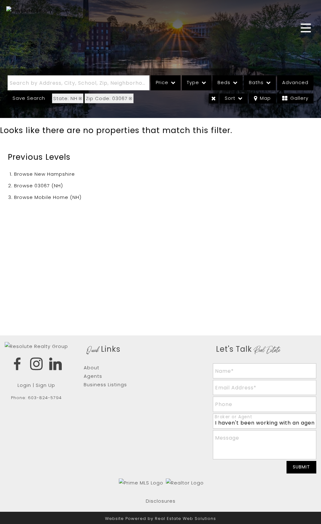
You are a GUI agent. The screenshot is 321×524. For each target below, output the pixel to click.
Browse (44, 174)
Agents (93, 376)
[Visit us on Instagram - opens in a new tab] (36, 365)
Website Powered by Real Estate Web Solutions (160, 518)
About (91, 367)
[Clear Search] (213, 99)
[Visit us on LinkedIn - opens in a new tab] (55, 365)
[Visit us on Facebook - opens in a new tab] (17, 365)
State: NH (65, 98)
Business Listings (105, 384)
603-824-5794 (45, 398)
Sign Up (45, 385)
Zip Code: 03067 (107, 98)
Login (24, 385)
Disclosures (161, 501)
